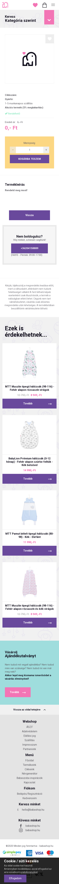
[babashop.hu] (5, 5)
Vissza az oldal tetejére (27, 709)
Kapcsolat (29, 782)
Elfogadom (15, 878)
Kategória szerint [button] (20, 19)
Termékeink (29, 764)
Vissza (29, 215)
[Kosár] (45, 5)
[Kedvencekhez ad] (49, 38)
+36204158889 (29, 248)
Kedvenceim (29, 798)
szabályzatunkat (29, 872)
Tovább (27, 403)
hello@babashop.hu (33, 809)
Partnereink (29, 749)
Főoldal (29, 760)
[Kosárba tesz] (42, 377)
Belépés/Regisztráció (29, 793)
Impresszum (29, 744)
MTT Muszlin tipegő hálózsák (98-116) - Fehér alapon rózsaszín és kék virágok (29, 607)
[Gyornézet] (17, 377)
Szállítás (30, 740)
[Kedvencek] (35, 5)
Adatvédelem (29, 731)
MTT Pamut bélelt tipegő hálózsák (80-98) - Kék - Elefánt (29, 535)
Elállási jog (29, 735)
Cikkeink (29, 769)
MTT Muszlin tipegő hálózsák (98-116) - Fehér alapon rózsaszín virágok (29, 388)
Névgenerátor (29, 773)
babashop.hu (33, 825)
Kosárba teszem (29, 158)
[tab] (29, 19)
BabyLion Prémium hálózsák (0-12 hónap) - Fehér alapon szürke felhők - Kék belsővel (29, 462)
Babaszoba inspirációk (30, 778)
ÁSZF (29, 727)
